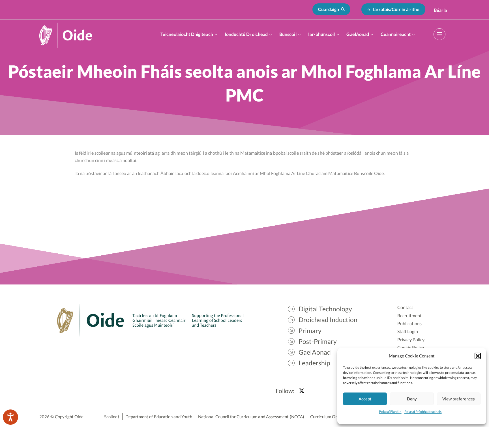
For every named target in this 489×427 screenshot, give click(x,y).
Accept (365, 398)
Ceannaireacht (396, 34)
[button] (478, 356)
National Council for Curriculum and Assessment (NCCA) (251, 416)
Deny (412, 398)
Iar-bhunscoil (321, 34)
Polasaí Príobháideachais (423, 411)
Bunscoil (288, 34)
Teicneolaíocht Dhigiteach (186, 34)
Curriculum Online (327, 416)
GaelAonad (357, 34)
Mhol (265, 173)
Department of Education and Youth (158, 416)
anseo (120, 173)
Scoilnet (111, 416)
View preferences (458, 398)
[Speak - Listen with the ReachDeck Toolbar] (10, 417)
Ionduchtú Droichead (246, 34)
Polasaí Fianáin (390, 411)
